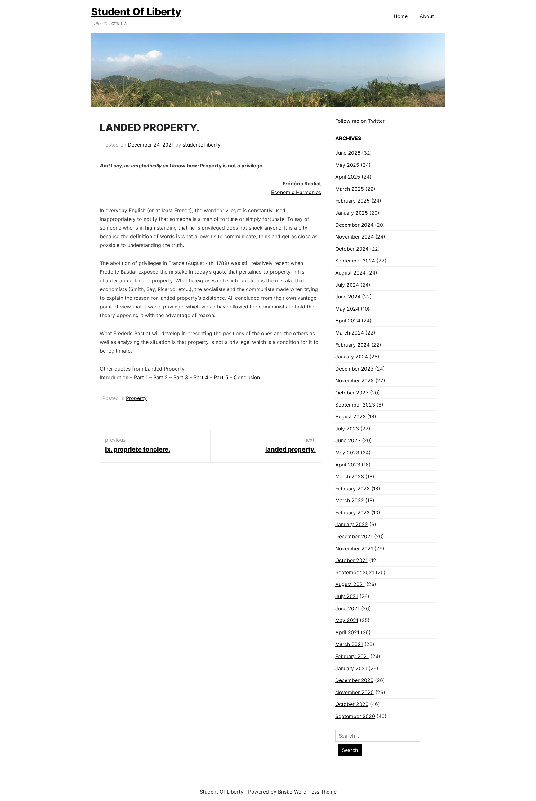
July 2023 (347, 429)
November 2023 (354, 380)
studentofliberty (202, 145)
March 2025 (349, 189)
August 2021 (350, 584)
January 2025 (351, 213)
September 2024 (355, 260)
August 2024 (350, 273)
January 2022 (351, 524)
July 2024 (347, 285)
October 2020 (351, 704)
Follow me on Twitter (360, 121)
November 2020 (354, 692)
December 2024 (354, 225)
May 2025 (347, 165)
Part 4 (201, 377)
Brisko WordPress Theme (307, 792)
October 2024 (351, 249)
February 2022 (352, 512)
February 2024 (352, 345)
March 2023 (349, 476)
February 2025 (352, 201)
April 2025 (347, 177)
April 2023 (347, 465)
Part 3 (180, 377)
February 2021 (352, 656)
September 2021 (354, 572)
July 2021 (346, 596)
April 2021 (347, 632)
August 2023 (350, 416)
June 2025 (347, 153)
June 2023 (347, 440)
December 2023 (354, 369)
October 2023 (351, 392)
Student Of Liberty (136, 12)
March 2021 (349, 644)
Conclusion (247, 377)
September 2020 (355, 716)
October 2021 (351, 560)
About (427, 16)
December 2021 (354, 536)
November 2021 (354, 548)
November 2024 (354, 237)
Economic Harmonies (296, 192)
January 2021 (351, 668)
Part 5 (221, 377)
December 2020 (354, 680)
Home (401, 16)
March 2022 (349, 500)
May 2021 (346, 620)
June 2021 (347, 608)
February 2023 (352, 488)
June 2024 (347, 297)
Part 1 (141, 377)
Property (136, 398)
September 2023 (355, 405)
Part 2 (160, 377)
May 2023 (347, 452)
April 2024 (347, 320)
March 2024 (349, 333)
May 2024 (347, 309)
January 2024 (351, 356)
